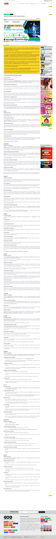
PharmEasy (7, 143)
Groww (6, 253)
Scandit (6, 176)
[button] (51, 4)
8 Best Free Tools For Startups (13, 141)
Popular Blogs (6, 523)
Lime (6, 384)
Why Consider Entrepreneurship (48, 56)
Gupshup (6, 293)
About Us (5, 0)
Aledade (6, 351)
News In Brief (38, 3)
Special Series (16, 523)
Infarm (5, 213)
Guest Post (9, 0)
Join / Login (6, 532)
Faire (6, 454)
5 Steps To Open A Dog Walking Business (48, 64)
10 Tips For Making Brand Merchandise (48, 49)
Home (19, 3)
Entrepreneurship (6, 14)
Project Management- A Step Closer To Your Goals (48, 72)
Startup (12, 14)
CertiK (6, 315)
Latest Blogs (32, 3)
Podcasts (11, 523)
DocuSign (7, 419)
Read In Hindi (6, 525)
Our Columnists (15, 530)
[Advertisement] (29, 9)
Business (23, 3)
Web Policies (13, 0)
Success (27, 3)
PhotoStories (44, 3)
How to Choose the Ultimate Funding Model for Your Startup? (18, 251)
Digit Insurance (7, 77)
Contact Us (5, 530)
